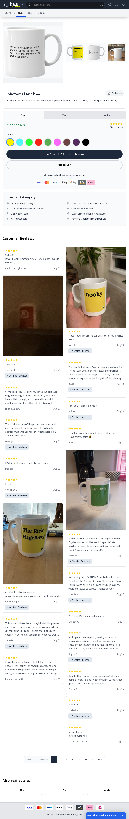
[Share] (109, 5)
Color (9, 134)
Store (8, 13)
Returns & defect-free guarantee (88, 218)
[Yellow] (10, 142)
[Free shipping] (116, 5)
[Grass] (48, 142)
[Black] (86, 142)
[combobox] (65, 5)
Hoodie (106, 115)
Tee (64, 115)
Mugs (21, 13)
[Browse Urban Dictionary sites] (13, 4)
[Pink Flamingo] (57, 142)
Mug (23, 115)
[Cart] (123, 5)
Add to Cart (65, 165)
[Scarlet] (38, 142)
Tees (30, 13)
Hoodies (41, 13)
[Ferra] (67, 142)
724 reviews (116, 127)
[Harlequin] (29, 142)
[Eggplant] (76, 142)
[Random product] (101, 5)
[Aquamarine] (19, 142)
